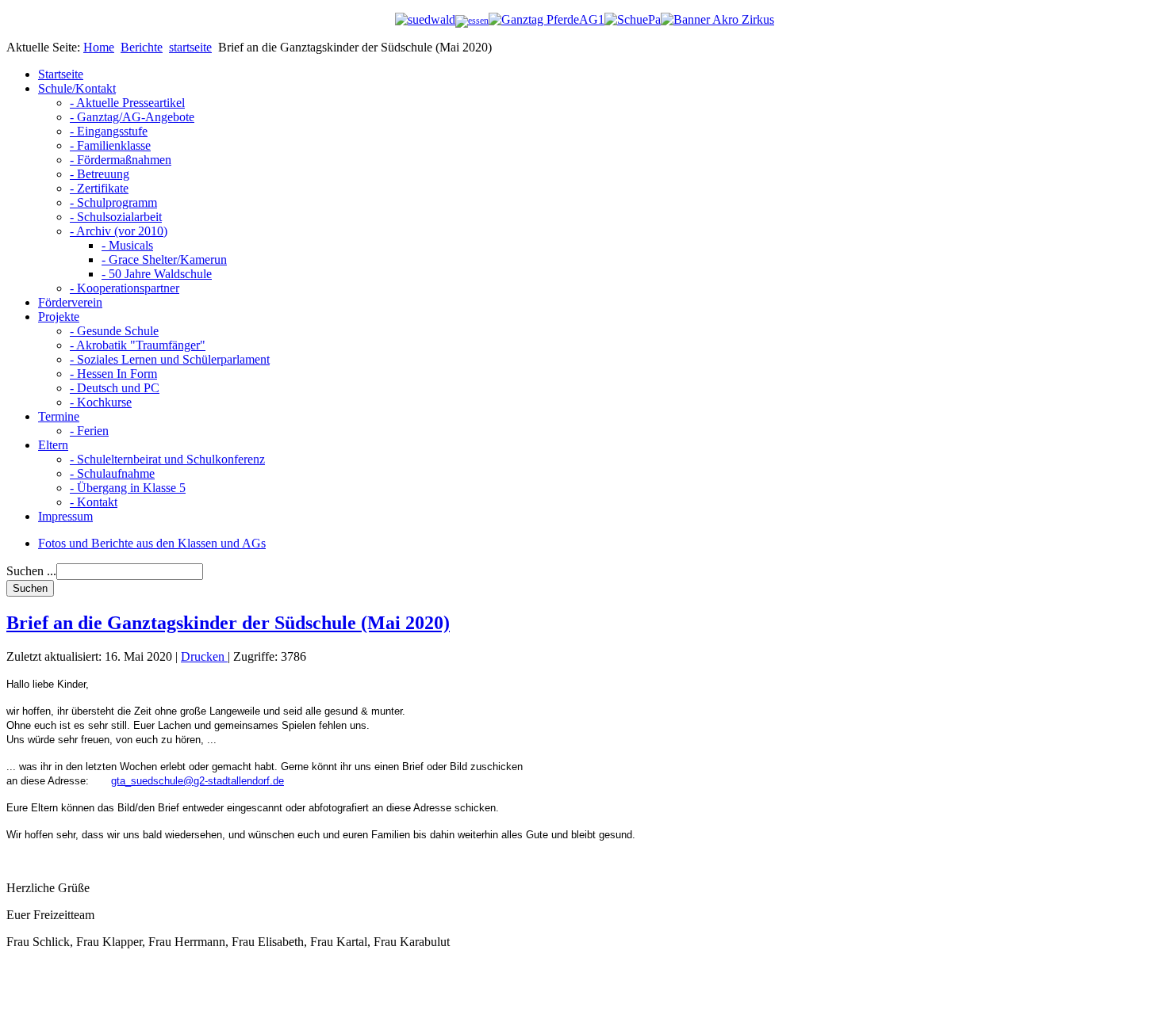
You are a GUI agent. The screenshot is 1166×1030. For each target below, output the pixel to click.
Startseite (60, 74)
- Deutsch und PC (114, 388)
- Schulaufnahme (112, 473)
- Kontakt (93, 502)
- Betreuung (99, 174)
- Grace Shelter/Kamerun (164, 259)
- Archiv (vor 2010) (118, 231)
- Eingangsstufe (109, 131)
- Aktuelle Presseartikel (127, 102)
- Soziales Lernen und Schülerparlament (170, 359)
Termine (58, 416)
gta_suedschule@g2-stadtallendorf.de (197, 781)
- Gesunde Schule (114, 331)
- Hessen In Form (113, 373)
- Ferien (89, 430)
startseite (190, 47)
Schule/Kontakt (77, 88)
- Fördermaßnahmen (120, 159)
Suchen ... (31, 571)
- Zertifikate (99, 188)
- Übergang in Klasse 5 (128, 487)
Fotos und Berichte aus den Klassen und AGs (152, 543)
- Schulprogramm (113, 202)
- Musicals (127, 245)
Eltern (53, 445)
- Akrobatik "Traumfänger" (137, 345)
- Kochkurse (101, 402)
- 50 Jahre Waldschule (157, 273)
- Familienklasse (110, 145)
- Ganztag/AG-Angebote (132, 117)
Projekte (58, 316)
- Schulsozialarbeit (116, 216)
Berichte (142, 47)
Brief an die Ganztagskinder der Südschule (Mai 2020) (228, 622)
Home (98, 47)
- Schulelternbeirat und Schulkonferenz (167, 459)
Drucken (204, 656)
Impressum (65, 516)
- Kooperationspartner (124, 288)
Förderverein (70, 302)
